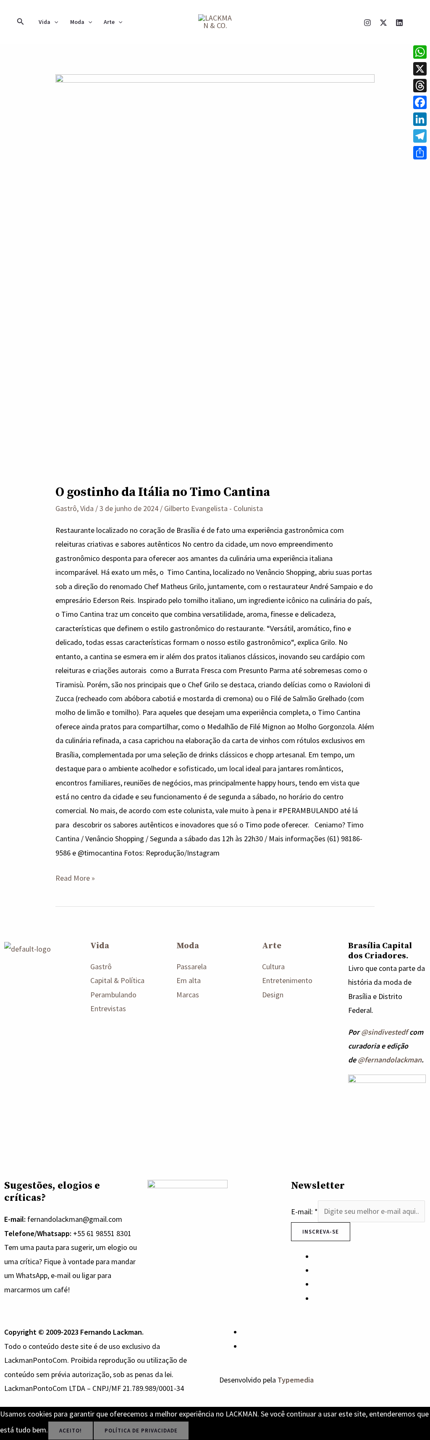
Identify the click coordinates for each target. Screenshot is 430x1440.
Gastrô (66, 508)
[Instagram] (367, 22)
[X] (383, 22)
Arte (109, 22)
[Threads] (420, 85)
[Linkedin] (399, 22)
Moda (77, 22)
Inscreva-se (320, 1231)
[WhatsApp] (245, 1332)
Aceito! (70, 1430)
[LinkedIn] (420, 119)
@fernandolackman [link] (390, 1059)
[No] (200, 1432)
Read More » (75, 877)
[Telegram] (420, 136)
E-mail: (304, 1211)
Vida (44, 22)
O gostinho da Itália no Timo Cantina (162, 492)
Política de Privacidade (141, 1430)
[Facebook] (420, 102)
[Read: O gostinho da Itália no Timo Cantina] (215, 272)
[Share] (420, 152)
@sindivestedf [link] (384, 1032)
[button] (20, 21)
